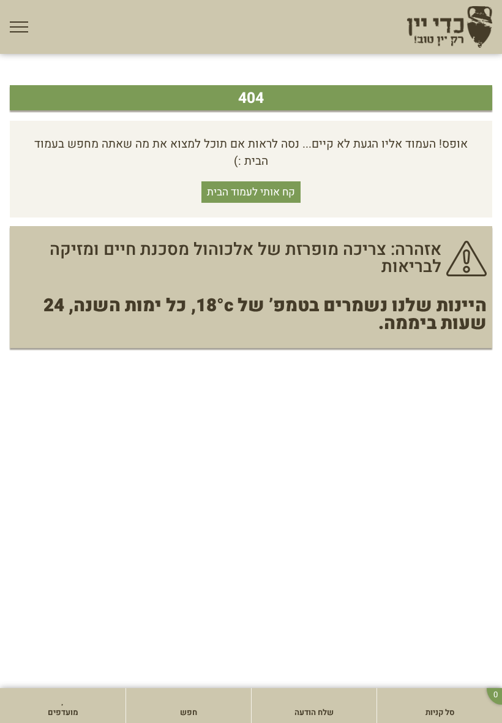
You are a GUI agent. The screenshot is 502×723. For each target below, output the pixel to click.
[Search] (141, 700)
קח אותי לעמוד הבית (251, 192)
